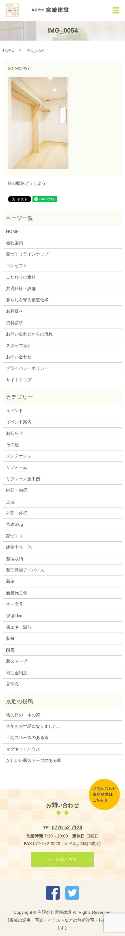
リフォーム (16, 467)
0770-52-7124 (67, 827)
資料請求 (14, 322)
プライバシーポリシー (27, 368)
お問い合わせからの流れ (29, 334)
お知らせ (14, 433)
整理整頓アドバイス (25, 570)
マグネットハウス (23, 749)
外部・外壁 (16, 513)
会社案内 (14, 242)
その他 (12, 444)
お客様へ (14, 311)
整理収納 (14, 558)
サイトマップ (19, 379)
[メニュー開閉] (116, 10)
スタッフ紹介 (19, 345)
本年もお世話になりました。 (33, 726)
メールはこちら (62, 859)
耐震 (10, 649)
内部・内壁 (16, 490)
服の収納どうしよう (27, 183)
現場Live (14, 615)
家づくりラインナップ (27, 254)
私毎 (10, 638)
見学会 (12, 684)
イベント (14, 410)
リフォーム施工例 (23, 478)
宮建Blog (14, 524)
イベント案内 (19, 421)
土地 (10, 501)
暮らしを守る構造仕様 (27, 299)
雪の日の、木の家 (23, 714)
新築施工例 (16, 592)
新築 (10, 581)
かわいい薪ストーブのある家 (33, 760)
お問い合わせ (19, 356)
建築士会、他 (19, 547)
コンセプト (16, 265)
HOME (8, 50)
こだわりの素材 (21, 276)
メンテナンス (19, 456)
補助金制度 (16, 672)
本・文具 (14, 604)
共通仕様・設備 (21, 288)
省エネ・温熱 (19, 627)
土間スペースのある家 (27, 737)
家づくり (14, 535)
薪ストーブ (16, 661)
